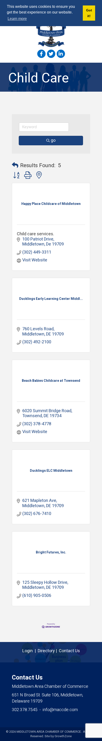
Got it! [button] (89, 13)
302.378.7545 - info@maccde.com (45, 710)
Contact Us (69, 651)
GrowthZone (63, 736)
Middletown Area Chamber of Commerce (50, 686)
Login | (30, 651)
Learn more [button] (17, 19)
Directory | (48, 651)
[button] (15, 165)
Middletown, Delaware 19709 (47, 698)
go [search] (53, 140)
